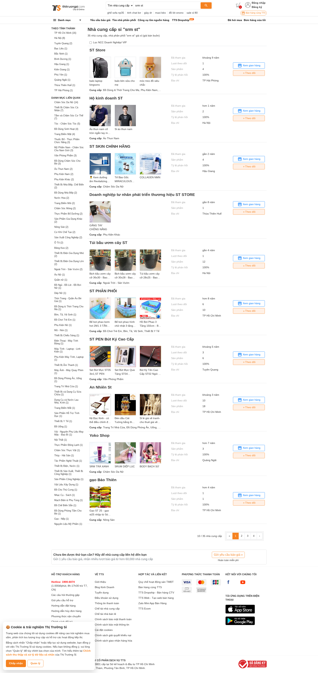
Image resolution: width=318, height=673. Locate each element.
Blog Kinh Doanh (104, 587)
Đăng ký (257, 7)
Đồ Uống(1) (60, 426)
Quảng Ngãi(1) (62, 79)
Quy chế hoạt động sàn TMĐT (156, 581)
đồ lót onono (176, 12)
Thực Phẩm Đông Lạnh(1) (68, 445)
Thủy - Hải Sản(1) (64, 455)
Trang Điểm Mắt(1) (64, 408)
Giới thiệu (100, 581)
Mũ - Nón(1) (61, 330)
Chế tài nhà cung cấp (107, 608)
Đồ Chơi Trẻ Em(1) (64, 319)
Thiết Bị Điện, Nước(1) (66, 466)
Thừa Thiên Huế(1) (64, 85)
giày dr (148, 12)
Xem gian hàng (251, 65)
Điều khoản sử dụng (106, 597)
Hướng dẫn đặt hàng (63, 605)
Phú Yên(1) (60, 74)
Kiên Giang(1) (62, 69)
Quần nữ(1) (60, 279)
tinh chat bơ (134, 12)
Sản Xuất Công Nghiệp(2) (68, 237)
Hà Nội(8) (59, 38)
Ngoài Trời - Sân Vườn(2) (68, 269)
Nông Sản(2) (61, 227)
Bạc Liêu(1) (60, 48)
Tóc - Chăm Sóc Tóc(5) (67, 123)
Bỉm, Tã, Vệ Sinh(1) (65, 314)
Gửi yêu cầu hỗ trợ (62, 600)
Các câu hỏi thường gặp (65, 594)
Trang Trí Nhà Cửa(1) (66, 386)
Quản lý (35, 663)
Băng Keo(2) (61, 248)
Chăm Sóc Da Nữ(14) (66, 102)
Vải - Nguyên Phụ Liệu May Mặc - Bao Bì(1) (69, 433)
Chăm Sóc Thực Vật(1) (67, 450)
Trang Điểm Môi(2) (64, 203)
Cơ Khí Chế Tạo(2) (64, 232)
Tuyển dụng (102, 592)
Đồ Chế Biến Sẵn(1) (65, 505)
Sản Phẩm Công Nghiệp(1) (68, 479)
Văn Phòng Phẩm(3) (65, 155)
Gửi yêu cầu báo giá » (228, 554)
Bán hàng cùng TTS (255, 13)
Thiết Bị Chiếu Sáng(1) (66, 335)
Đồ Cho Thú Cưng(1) (65, 489)
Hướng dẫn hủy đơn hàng (66, 610)
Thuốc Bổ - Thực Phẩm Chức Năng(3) (67, 141)
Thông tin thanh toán (107, 603)
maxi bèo (160, 12)
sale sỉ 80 (192, 12)
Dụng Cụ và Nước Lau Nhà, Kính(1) (66, 401)
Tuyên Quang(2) (63, 43)
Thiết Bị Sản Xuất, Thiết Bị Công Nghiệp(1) (68, 472)
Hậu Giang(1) (61, 64)
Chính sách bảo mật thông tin (112, 624)
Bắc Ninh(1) (61, 53)
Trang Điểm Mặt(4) (64, 134)
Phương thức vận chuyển (66, 616)
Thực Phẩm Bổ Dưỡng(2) (68, 213)
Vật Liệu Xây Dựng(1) (66, 484)
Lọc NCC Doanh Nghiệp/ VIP (110, 42)
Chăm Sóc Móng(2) (65, 208)
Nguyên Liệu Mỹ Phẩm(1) (68, 524)
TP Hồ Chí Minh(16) (65, 32)
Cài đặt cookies (104, 629)
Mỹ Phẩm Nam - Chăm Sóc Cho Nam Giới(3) (69, 149)
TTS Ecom (144, 608)
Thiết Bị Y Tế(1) (63, 421)
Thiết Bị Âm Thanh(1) (66, 365)
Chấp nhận (16, 663)
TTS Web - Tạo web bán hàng (156, 597)
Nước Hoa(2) (61, 197)
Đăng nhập (259, 2)
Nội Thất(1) (60, 439)
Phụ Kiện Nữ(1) (63, 325)
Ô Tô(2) (58, 242)
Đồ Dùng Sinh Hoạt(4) (66, 129)
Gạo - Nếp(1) (61, 518)
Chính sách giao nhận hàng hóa (113, 640)
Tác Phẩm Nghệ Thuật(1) (68, 460)
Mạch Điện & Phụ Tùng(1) (68, 500)
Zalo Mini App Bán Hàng (152, 603)
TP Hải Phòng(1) (63, 90)
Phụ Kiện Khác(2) (64, 179)
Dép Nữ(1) (60, 293)
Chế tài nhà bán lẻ (105, 613)
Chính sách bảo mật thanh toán (113, 619)
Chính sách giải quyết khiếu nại (113, 635)
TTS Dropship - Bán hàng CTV (156, 592)
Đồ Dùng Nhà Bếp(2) (65, 192)
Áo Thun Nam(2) (63, 169)
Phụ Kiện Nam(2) (63, 174)
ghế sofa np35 (115, 12)
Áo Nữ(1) (59, 274)
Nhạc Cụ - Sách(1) (64, 495)
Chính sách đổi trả (62, 621)
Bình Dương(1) (62, 59)
